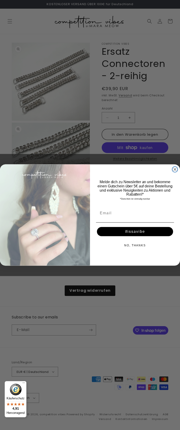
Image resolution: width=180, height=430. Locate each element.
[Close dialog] (175, 169)
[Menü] (23, 384)
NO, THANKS (135, 245)
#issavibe (135, 231)
